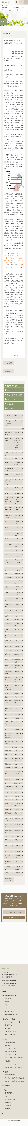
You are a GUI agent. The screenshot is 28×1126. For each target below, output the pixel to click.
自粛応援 (7, 800)
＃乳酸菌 (16, 861)
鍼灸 (15, 813)
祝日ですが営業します (17, 772)
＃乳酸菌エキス (8, 868)
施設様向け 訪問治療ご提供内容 (14, 1081)
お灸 (6, 459)
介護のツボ (12, 10)
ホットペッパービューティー (8, 562)
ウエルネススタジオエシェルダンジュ (17, 500)
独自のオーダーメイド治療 (12, 1022)
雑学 (6, 836)
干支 (15, 697)
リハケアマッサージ (10, 1064)
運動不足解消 (8, 814)
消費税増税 (8, 751)
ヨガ (6, 581)
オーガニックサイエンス (17, 510)
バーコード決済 (17, 546)
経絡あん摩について (10, 1031)
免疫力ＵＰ (8, 646)
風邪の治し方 (17, 847)
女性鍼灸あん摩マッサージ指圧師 (8, 687)
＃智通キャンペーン (8, 874)
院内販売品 (17, 830)
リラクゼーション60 (11, 1048)
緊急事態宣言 (8, 788)
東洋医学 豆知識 (8, 742)
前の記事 (9, 363)
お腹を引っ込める (17, 463)
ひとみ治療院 (17, 475)
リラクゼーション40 (11, 1054)
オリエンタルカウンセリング (8, 510)
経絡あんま (17, 783)
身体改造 (16, 809)
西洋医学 (16, 800)
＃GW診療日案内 (7, 856)
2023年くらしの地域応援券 (8, 423)
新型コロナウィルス (19, 355)
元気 (15, 641)
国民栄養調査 (17, 667)
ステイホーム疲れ (17, 534)
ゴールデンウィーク (8, 528)
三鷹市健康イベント (8, 605)
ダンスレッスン (17, 540)
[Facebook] (13, 52)
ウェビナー (8, 494)
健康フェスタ (8, 642)
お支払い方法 (8, 454)
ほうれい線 (17, 480)
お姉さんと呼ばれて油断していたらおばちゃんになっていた (17, 444)
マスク (6, 574)
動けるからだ (17, 655)
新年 (15, 722)
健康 (15, 635)
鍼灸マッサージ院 (8, 820)
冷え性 (16, 650)
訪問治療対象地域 (10, 1075)
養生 (6, 851)
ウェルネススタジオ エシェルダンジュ (8, 500)
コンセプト (8, 998)
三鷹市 (16, 598)
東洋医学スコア (9, 1025)
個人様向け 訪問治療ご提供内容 (14, 1078)
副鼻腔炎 (7, 654)
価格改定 (16, 629)
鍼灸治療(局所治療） (11, 1042)
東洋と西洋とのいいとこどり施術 (8, 736)
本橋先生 (16, 730)
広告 (15, 708)
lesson (7, 429)
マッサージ (17, 577)
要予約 (6, 803)
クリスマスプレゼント (17, 522)
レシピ (6, 593)
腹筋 (6, 796)
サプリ (16, 527)
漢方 (15, 754)
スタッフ (7, 1008)
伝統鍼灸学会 (8, 630)
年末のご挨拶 (17, 702)
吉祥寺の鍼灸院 (17, 661)
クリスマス (8, 521)
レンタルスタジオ (17, 594)
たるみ (6, 474)
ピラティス (8, 550)
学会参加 (16, 693)
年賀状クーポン (8, 710)
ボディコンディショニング (17, 562)
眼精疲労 (7, 768)
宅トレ (6, 697)
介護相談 (7, 623)
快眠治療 (7, 1045)
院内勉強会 (17, 824)
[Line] (19, 52)
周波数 (6, 665)
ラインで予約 (17, 582)
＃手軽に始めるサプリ (17, 868)
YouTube (16, 432)
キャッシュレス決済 (8, 516)
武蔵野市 (16, 741)
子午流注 (7, 693)
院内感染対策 (8, 831)
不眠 (15, 610)
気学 (6, 747)
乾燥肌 (6, 616)
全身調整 (16, 646)
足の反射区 (8, 809)
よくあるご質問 (9, 1011)
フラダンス (8, 554)
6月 (15, 421)
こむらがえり (17, 469)
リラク (6, 587)
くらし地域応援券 (8, 469)
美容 (11, 7)
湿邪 (6, 754)
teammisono (18, 429)
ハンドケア (8, 544)
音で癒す (16, 836)
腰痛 (15, 792)
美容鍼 (16, 787)
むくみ (6, 488)
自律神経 (16, 796)
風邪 (6, 846)
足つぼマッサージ (17, 805)
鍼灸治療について (10, 1028)
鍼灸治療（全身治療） (11, 1051)
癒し (15, 764)
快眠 (6, 714)
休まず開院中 (17, 624)
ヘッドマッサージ (17, 555)
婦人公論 (16, 685)
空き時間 (16, 779)
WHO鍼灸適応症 (7, 434)
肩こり (6, 792)
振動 (6, 718)
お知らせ (7, 462)
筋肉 (6, 783)
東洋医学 (16, 733)
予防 (15, 616)
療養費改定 (8, 764)
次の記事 (8, 371)
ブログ (6, 5)
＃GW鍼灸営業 (17, 856)
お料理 (16, 453)
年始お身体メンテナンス (8, 703)
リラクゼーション (17, 588)
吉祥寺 (6, 660)
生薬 (6, 758)
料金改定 (16, 718)
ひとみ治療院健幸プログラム (8, 482)
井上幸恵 (16, 620)
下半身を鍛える (8, 611)
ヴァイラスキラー (8, 600)
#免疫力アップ (7, 416)
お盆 (15, 459)
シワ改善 (7, 533)
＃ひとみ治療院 (8, 862)
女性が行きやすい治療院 (17, 679)
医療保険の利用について (12, 1014)
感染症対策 (17, 714)
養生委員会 (17, 851)
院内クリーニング (8, 826)
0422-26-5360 (15, 912)
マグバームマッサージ (17, 569)
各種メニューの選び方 (11, 1034)
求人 (15, 747)
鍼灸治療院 (17, 819)
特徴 (6, 1005)
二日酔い (7, 620)
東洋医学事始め (5, 7)
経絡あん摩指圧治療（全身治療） (14, 1067)
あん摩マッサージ (8, 439)
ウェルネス (17, 494)
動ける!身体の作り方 (19, 7)
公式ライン (8, 650)
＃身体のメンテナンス (8, 880)
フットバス (17, 550)
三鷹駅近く (17, 604)
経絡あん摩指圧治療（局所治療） (14, 1058)
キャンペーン (17, 516)
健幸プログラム (8, 636)
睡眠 (15, 768)
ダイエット (8, 539)
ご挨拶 (7, 1002)
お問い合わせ (15, 917)
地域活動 (16, 671)
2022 (15, 415)
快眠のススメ (5, 10)
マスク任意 (8, 577)
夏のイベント (8, 678)
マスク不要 (17, 574)
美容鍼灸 (7, 1061)
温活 (15, 751)
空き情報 (7, 779)
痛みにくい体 (17, 759)
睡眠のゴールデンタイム (8, 774)
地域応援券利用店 (8, 672)
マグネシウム (8, 569)
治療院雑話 (18, 10)
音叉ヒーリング (17, 841)
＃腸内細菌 (17, 873)
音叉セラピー (8, 841)
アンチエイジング (17, 489)
